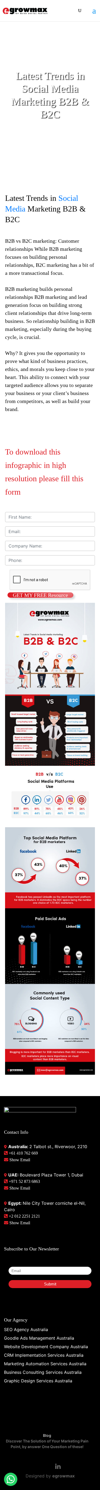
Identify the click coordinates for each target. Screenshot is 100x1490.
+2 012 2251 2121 (24, 1216)
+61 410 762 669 (23, 1153)
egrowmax (63, 1476)
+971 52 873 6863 (24, 1181)
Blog (47, 1435)
